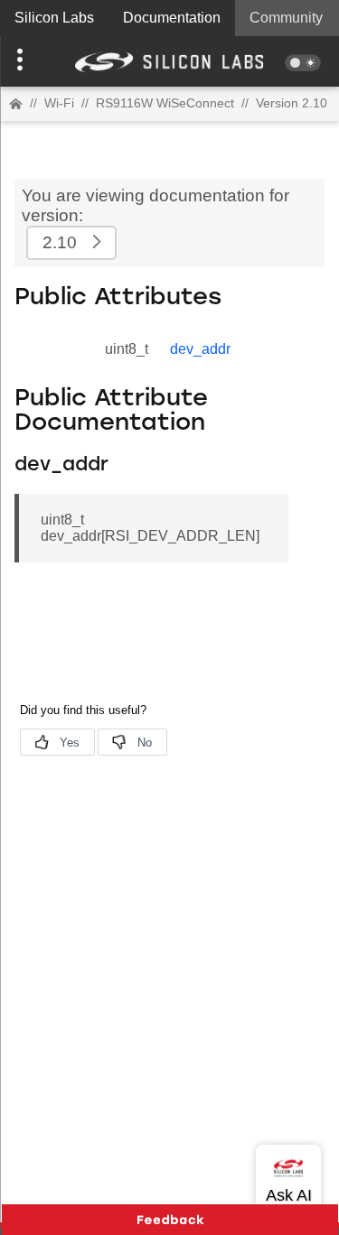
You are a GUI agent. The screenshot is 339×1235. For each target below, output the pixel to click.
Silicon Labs (54, 17)
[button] (25, 61)
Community (286, 17)
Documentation (172, 17)
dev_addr (200, 349)
